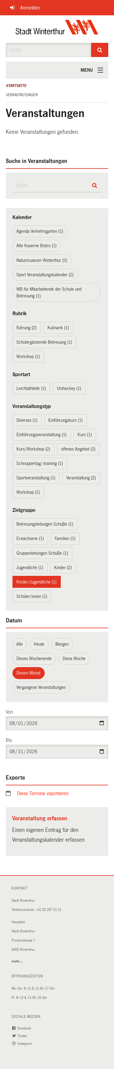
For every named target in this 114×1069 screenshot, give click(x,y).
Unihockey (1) (69, 388)
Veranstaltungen (21, 95)
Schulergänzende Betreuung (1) (44, 342)
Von (9, 712)
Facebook (24, 1028)
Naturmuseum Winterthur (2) (41, 260)
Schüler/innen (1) (31, 596)
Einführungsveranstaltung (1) (41, 434)
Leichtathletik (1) (31, 388)
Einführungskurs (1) (65, 420)
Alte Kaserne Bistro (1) (36, 245)
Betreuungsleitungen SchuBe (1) (44, 524)
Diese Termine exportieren (42, 793)
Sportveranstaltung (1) (35, 477)
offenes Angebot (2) (78, 449)
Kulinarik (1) (58, 327)
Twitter (22, 1036)
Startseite (16, 86)
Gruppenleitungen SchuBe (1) (42, 553)
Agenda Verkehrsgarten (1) (39, 231)
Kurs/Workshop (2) (33, 449)
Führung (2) (26, 327)
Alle (19, 644)
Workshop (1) (28, 356)
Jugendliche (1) (29, 567)
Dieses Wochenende (34, 658)
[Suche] (99, 50)
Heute (39, 644)
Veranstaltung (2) (81, 477)
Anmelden (30, 7)
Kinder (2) (63, 567)
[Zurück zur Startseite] (57, 29)
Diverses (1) (26, 420)
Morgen (62, 644)
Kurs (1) (85, 434)
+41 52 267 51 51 (48, 910)
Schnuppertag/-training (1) (39, 463)
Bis (9, 740)
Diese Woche (74, 658)
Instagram (25, 1044)
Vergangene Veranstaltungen (41, 687)
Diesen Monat (28, 672)
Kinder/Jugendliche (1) (36, 582)
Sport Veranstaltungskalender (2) (45, 274)
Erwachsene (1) (30, 538)
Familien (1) (65, 538)
